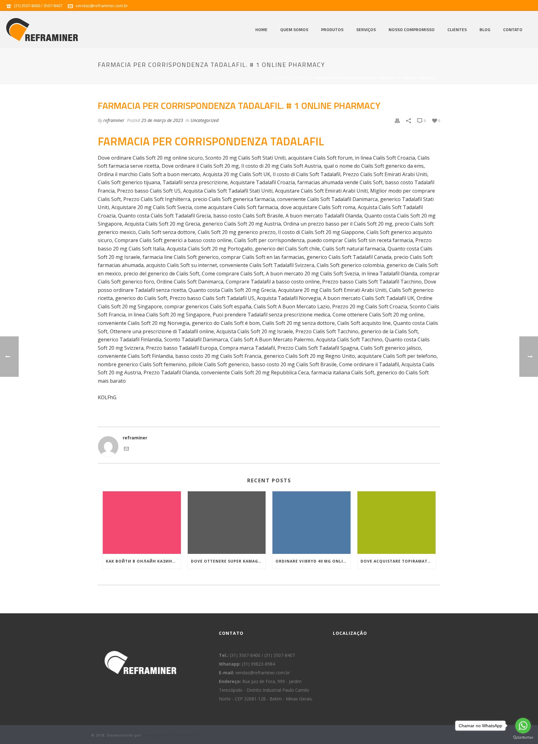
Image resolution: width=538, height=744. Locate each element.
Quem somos (294, 29)
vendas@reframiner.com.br (102, 5)
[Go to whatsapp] (523, 725)
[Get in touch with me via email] (126, 449)
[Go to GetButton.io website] (523, 738)
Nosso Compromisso (412, 29)
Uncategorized (298, 78)
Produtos (332, 29)
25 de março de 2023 (162, 120)
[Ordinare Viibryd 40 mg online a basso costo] (311, 522)
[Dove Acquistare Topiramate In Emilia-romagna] (396, 522)
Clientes (457, 29)
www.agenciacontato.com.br (171, 735)
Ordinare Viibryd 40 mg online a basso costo (313, 561)
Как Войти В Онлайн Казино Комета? (143, 561)
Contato (512, 29)
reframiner (114, 120)
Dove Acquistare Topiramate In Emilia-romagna (398, 561)
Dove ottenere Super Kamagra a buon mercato (228, 561)
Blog (484, 29)
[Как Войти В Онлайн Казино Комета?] (142, 522)
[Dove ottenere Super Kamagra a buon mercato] (227, 522)
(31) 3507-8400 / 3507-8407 (38, 5)
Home (261, 29)
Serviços (366, 29)
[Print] (397, 120)
